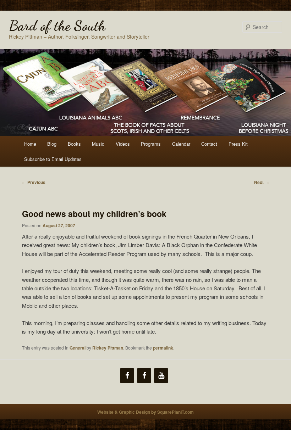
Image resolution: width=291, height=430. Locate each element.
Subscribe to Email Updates (53, 159)
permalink (163, 348)
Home (30, 143)
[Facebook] (127, 375)
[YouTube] (161, 375)
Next (261, 182)
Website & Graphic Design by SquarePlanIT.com (145, 412)
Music (98, 143)
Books (74, 143)
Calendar (181, 143)
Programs (151, 143)
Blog (51, 143)
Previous (33, 182)
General (78, 348)
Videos (123, 143)
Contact (209, 143)
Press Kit (238, 143)
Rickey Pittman (107, 348)
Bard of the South (57, 25)
